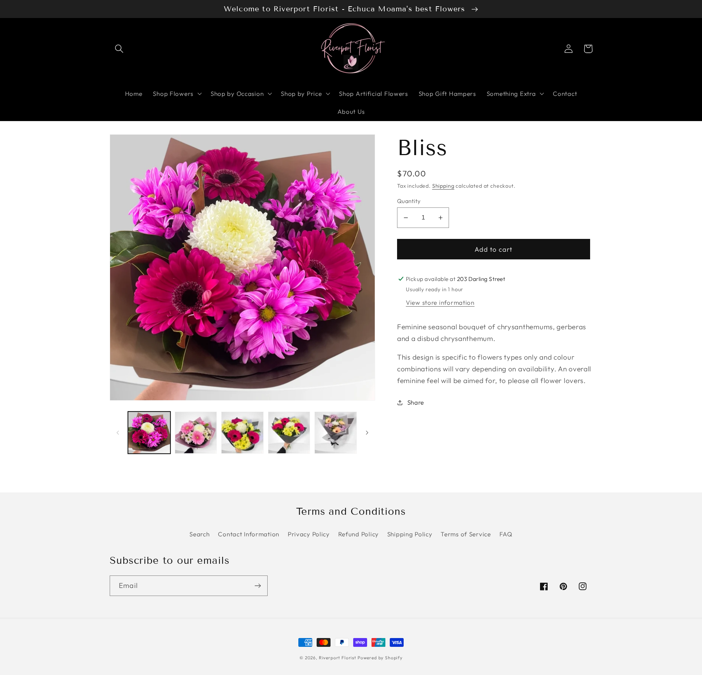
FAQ (506, 534)
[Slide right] (367, 433)
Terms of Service (466, 534)
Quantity (409, 201)
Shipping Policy (410, 534)
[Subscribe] (257, 585)
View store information (440, 302)
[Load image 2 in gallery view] (196, 433)
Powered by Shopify (380, 657)
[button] (119, 49)
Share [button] (415, 402)
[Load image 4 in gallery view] (289, 433)
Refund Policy (358, 534)
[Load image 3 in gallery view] (242, 433)
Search (199, 534)
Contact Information (248, 534)
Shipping (443, 186)
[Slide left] (118, 433)
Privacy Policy (309, 534)
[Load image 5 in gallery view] (335, 433)
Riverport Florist (337, 657)
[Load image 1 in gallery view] (149, 433)
